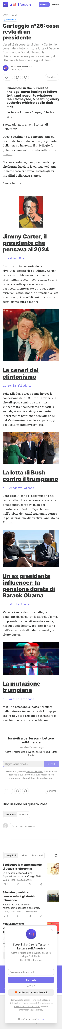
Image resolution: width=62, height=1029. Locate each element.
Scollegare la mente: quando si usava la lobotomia (22, 866)
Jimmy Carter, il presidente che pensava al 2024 (26, 243)
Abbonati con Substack (33, 992)
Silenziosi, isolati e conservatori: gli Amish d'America (19, 896)
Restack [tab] (23, 814)
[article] (31, 874)
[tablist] (16, 814)
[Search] (56, 855)
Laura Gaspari (24, 880)
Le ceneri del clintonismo (21, 373)
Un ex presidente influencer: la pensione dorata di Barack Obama (29, 586)
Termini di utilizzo (40, 999)
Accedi (55, 4)
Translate (10, 19)
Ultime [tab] (23, 855)
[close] (52, 930)
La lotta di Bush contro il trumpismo (30, 475)
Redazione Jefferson (21, 66)
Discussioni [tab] (37, 855)
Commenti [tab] (10, 814)
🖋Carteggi (10, 14)
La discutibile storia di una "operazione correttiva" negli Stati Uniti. (22, 874)
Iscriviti (44, 4)
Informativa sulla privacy (31, 1009)
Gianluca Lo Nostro (26, 912)
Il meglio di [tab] (11, 855)
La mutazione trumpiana (21, 686)
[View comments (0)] (17, 77)
